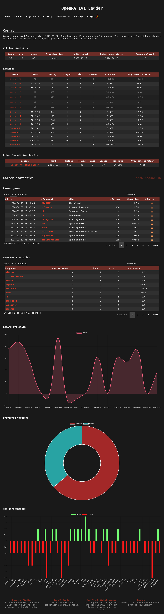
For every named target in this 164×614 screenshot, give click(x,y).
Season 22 (15, 83)
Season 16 (15, 107)
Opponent (48, 199)
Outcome (116, 199)
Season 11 (15, 124)
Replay (150, 199)
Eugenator (47, 235)
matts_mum (47, 231)
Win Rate (135, 268)
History (47, 16)
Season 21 (15, 88)
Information (63, 16)
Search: (131, 194)
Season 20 (15, 92)
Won (96, 268)
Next (155, 245)
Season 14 (15, 116)
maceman (10, 309)
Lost (113, 268)
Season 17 (15, 102)
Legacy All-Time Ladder (25, 165)
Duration (133, 199)
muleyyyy (47, 207)
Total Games (61, 268)
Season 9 (15, 128)
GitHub (141, 600)
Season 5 (15, 140)
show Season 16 (148, 178)
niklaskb (11, 288)
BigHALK (46, 203)
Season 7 (15, 132)
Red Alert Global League (101, 600)
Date (9, 199)
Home (7, 16)
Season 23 (15, 79)
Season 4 (15, 144)
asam (44, 227)
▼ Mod (90, 16)
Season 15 (15, 112)
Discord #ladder (22, 600)
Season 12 (15, 120)
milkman (10, 272)
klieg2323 (47, 219)
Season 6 (15, 136)
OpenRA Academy (63, 600)
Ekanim (9, 280)
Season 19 (15, 97)
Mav (43, 223)
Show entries (15, 194)
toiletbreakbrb (51, 240)
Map (72, 199)
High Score (32, 16)
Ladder (18, 16)
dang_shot (11, 301)
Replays (78, 16)
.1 (43, 211)
